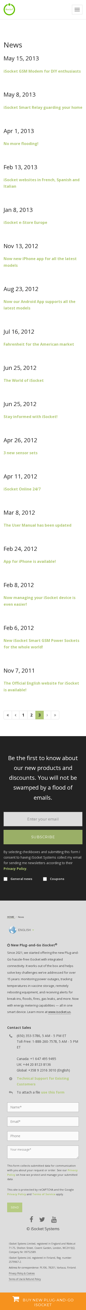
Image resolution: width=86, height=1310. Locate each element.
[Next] (47, 715)
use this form (52, 1092)
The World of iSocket (24, 380)
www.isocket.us (59, 1012)
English (24, 930)
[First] (8, 715)
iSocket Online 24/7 (22, 489)
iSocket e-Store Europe (25, 222)
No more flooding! (21, 143)
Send (15, 1207)
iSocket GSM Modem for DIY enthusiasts (42, 71)
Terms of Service (43, 1194)
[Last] (55, 715)
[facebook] (31, 1219)
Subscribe (43, 837)
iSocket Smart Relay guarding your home (43, 107)
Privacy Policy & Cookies (22, 1273)
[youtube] (54, 1219)
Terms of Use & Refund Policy (25, 1279)
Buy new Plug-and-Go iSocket (48, 1302)
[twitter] (42, 1219)
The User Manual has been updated (37, 525)
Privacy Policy (15, 868)
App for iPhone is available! (30, 561)
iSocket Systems (45, 1228)
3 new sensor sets (21, 452)
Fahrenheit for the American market (39, 344)
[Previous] (15, 715)
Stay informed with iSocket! (31, 416)
